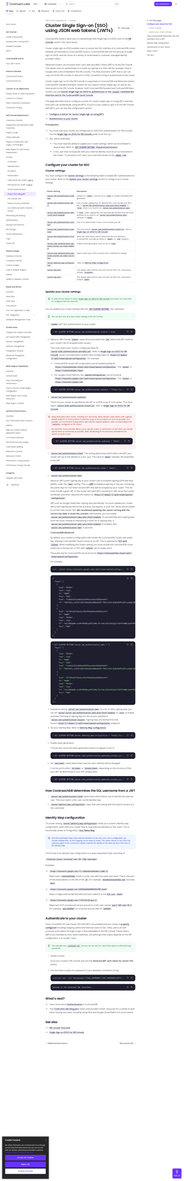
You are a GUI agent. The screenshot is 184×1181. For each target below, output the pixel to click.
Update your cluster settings (160, 32)
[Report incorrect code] (127, 331)
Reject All (25, 1164)
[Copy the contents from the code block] (131, 331)
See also (150, 55)
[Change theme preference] (176, 4)
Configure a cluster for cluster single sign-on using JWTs (76, 114)
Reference (45, 11)
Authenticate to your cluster (158, 47)
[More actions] (133, 28)
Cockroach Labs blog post (66, 1008)
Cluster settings (155, 28)
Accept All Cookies (25, 1158)
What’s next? (152, 51)
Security (72, 20)
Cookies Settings (25, 1171)
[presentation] (93, 389)
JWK (91, 484)
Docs (11, 11)
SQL (33, 11)
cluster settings (76, 175)
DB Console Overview (59, 1027)
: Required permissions (96, 147)
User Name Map (87, 830)
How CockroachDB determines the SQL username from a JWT (163, 37)
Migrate (22, 11)
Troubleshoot (76, 11)
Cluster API (59, 11)
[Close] (46, 1140)
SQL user (111, 894)
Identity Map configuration (158, 43)
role (121, 155)
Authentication (74, 1004)
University (15, 484)
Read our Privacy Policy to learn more (19, 1152)
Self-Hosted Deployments (55, 20)
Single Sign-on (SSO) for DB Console (74, 134)
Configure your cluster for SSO (159, 24)
